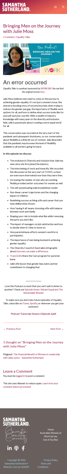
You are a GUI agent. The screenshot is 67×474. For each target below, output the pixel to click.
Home (51, 429)
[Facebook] (23, 448)
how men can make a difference (32, 251)
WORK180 (46, 88)
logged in (20, 376)
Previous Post (12, 329)
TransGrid (15, 256)
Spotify (33, 303)
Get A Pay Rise (50, 439)
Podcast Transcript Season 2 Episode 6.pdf (33, 313)
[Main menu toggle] (55, 7)
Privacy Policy (51, 460)
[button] (63, 7)
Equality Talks (23, 37)
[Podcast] (16, 448)
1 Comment (9, 37)
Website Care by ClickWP (16, 467)
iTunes (25, 303)
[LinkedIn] (9, 448)
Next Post (57, 329)
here (42, 92)
